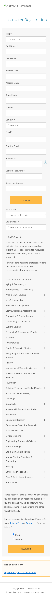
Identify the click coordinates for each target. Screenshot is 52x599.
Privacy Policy (16, 523)
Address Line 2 (12, 83)
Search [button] (26, 200)
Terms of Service (34, 589)
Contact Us (31, 523)
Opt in (18, 535)
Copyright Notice (18, 589)
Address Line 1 (12, 70)
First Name (12, 46)
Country (10, 119)
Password (11, 158)
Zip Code (10, 107)
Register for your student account (20, 572)
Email (9, 132)
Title (9, 33)
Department (12, 221)
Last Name (12, 58)
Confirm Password (15, 170)
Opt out (18, 539)
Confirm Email (13, 146)
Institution (11, 209)
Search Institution (14, 183)
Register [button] (26, 548)
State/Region (12, 95)
